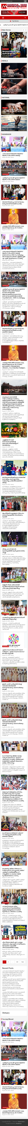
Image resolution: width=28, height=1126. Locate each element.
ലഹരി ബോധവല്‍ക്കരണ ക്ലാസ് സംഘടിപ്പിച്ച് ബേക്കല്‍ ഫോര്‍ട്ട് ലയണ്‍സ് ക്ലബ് (12, 834)
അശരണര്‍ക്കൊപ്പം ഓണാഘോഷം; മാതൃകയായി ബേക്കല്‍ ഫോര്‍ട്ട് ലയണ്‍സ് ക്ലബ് (13, 54)
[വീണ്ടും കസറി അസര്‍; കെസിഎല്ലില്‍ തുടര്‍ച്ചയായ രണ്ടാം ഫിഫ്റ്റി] (14, 539)
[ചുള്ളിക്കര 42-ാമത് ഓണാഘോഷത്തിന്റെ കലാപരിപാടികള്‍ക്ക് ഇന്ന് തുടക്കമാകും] (14, 430)
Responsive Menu (25, 1)
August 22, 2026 (6, 590)
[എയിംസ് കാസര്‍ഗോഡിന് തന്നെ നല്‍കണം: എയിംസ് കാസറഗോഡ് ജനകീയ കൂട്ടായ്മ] (14, 640)
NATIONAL (5, 97)
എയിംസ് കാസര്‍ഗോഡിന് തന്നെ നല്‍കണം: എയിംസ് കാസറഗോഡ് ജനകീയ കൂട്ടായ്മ (13, 651)
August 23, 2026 (6, 518)
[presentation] (24, 30)
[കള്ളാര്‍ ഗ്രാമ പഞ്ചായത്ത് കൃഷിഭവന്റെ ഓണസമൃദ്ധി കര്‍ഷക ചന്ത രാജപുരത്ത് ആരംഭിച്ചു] (14, 575)
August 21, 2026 (6, 802)
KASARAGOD (6, 134)
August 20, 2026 (6, 913)
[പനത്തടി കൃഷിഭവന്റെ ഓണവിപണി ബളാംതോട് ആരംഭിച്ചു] (14, 607)
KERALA (5, 61)
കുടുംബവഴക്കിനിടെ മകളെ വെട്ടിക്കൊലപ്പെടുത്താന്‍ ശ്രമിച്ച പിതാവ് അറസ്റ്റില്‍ (12, 74)
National (5, 107)
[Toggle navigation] (3, 17)
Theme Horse (21, 1121)
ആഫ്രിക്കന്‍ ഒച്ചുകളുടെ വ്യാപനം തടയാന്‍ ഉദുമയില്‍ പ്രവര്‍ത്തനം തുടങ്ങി (13, 515)
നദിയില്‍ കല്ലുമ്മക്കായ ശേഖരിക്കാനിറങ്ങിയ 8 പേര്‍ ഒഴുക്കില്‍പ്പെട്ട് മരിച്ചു (10, 127)
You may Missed (7, 1019)
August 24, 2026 (6, 447)
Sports (4, 545)
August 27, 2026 (6, 229)
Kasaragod (5, 49)
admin (12, 55)
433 (17, 962)
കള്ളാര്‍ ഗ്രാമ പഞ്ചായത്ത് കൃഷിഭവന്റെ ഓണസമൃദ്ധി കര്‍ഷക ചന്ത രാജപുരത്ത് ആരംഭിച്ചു (13, 586)
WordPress (19, 1123)
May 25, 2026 (5, 129)
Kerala (4, 71)
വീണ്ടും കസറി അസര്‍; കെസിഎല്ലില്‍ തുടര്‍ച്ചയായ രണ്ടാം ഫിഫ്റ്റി (13, 550)
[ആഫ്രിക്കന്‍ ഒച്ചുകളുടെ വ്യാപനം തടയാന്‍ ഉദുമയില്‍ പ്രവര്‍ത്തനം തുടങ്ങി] (14, 503)
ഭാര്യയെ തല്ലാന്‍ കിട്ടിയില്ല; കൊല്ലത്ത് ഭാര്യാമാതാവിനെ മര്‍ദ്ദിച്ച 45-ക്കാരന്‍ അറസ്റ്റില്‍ (12, 90)
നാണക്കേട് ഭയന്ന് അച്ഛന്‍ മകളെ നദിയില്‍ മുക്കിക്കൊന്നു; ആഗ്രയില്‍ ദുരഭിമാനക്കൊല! (13, 111)
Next (23, 962)
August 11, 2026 (6, 76)
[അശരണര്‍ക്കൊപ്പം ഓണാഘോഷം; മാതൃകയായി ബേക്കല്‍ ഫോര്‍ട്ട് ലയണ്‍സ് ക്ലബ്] (14, 319)
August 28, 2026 (6, 55)
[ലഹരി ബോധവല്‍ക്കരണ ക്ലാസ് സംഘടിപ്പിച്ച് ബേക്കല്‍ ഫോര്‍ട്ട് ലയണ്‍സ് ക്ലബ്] (14, 823)
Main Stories (6, 30)
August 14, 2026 (6, 113)
